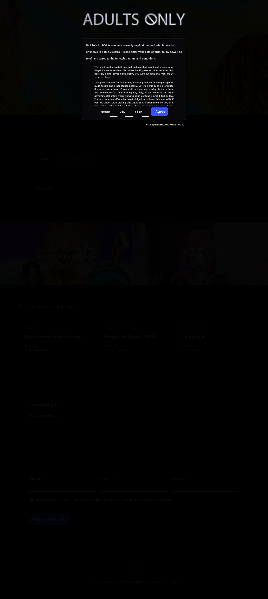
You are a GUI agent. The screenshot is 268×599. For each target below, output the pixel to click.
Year (138, 112)
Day (122, 112)
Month (105, 112)
